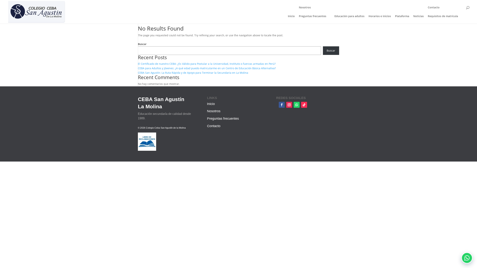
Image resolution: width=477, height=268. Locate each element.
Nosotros (305, 7)
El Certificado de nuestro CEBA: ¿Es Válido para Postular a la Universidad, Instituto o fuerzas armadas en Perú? (207, 64)
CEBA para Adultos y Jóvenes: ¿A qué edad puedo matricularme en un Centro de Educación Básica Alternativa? (207, 68)
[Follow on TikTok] (304, 105)
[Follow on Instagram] (289, 105)
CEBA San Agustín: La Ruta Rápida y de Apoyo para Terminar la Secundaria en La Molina (193, 72)
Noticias (418, 16)
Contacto (434, 7)
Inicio (291, 16)
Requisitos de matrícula (443, 16)
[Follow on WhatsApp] (297, 105)
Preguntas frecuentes (312, 16)
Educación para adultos (349, 16)
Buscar (142, 44)
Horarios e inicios (380, 16)
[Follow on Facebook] (282, 105)
